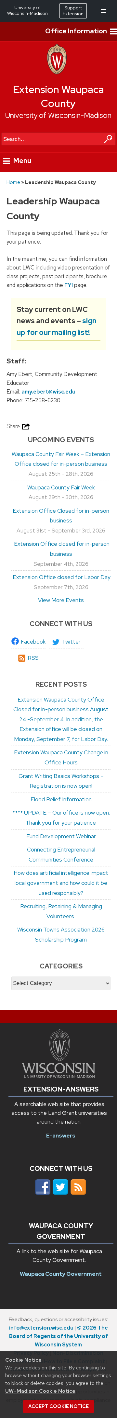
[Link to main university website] (58, 1076)
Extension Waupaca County (58, 96)
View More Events (61, 600)
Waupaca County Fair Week (61, 487)
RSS (33, 657)
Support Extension (73, 11)
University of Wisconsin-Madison (58, 115)
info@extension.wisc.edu (41, 1327)
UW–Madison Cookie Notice (40, 1391)
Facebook (33, 641)
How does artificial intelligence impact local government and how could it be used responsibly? (61, 882)
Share (13, 426)
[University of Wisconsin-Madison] (57, 72)
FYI (68, 285)
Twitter (71, 641)
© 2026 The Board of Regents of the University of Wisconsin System (58, 1336)
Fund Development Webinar (61, 836)
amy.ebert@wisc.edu (48, 391)
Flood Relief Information (61, 799)
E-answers (60, 1135)
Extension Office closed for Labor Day (60, 577)
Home (13, 182)
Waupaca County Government (61, 1273)
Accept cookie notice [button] (58, 1406)
